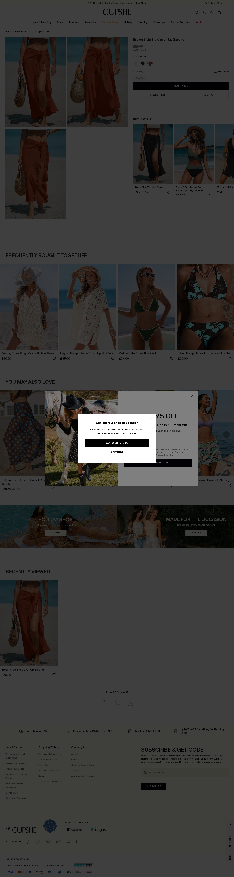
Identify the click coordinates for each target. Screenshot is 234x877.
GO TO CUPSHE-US (117, 443)
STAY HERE (117, 452)
